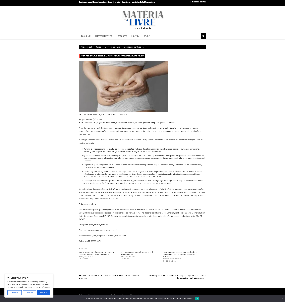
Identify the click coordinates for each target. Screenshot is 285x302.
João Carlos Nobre (108, 114)
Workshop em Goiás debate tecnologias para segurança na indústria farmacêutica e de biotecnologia (177, 276)
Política (135, 36)
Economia (86, 36)
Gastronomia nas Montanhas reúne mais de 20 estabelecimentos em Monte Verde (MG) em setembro (118, 2)
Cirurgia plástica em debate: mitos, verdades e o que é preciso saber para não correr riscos (96, 253)
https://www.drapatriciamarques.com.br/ (99, 230)
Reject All (29, 293)
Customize (14, 293)
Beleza (125, 114)
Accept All (43, 293)
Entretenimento (103, 36)
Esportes (122, 36)
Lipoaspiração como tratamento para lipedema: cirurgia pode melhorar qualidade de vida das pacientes (180, 254)
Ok (197, 298)
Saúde (147, 36)
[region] (28, 286)
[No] (282, 299)
